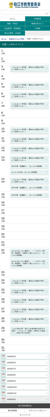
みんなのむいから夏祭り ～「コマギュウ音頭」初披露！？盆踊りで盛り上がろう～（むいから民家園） (28, 253)
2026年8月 (11, 375)
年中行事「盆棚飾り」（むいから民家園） (27, 166)
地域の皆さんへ (37, 23)
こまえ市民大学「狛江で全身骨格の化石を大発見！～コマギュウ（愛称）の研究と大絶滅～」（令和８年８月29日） (28, 331)
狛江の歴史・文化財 (12, 33)
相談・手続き (12, 23)
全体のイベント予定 (16, 39)
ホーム (12, 19)
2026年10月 (12, 387)
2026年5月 (11, 356)
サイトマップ (25, 415)
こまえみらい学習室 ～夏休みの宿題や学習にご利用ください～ (28, 68)
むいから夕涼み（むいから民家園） (25, 172)
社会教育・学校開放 (12, 28)
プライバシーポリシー (38, 410)
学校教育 (37, 19)
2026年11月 (12, 393)
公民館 (37, 28)
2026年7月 (11, 369)
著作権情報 (12, 410)
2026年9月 (11, 381)
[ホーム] (25, 5)
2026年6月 (11, 363)
